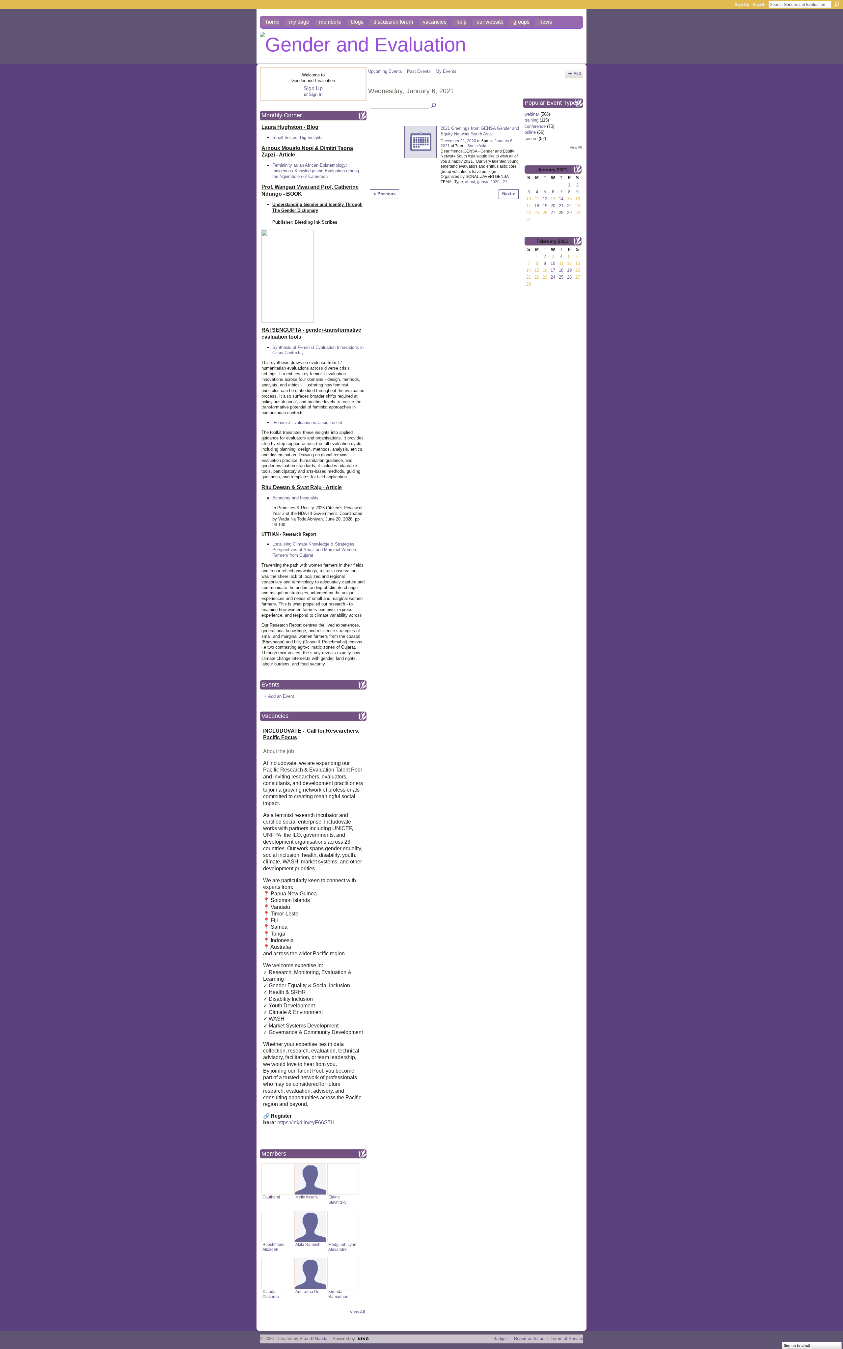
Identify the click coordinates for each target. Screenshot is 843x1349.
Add (577, 73)
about (470, 182)
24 (553, 277)
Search (836, 4)
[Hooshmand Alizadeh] (277, 1226)
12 (545, 198)
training (531, 120)
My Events (446, 71)
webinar (532, 114)
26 (569, 277)
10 (553, 263)
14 (561, 198)
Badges (500, 1338)
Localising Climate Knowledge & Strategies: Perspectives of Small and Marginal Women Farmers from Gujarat (314, 550)
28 (561, 212)
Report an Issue (529, 1338)
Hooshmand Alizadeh (273, 1247)
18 (536, 205)
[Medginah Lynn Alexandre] (343, 1226)
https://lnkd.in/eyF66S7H (306, 1122)
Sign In (759, 4)
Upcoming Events (385, 71)
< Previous (384, 193)
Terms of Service (567, 1338)
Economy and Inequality (295, 497)
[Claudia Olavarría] (277, 1273)
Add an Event (281, 696)
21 (561, 205)
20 (553, 205)
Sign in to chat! (797, 1345)
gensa (482, 182)
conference (535, 126)
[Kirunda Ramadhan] (343, 1273)
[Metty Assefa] (310, 1179)
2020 (495, 182)
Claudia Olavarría (270, 1294)
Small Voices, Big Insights (297, 137)
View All (357, 1311)
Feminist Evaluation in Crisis (301, 422)
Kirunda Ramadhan (338, 1294)
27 (553, 212)
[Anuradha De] (310, 1273)
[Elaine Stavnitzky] (343, 1179)
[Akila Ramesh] (310, 1226)
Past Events (419, 71)
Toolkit (336, 422)
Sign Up (742, 4)
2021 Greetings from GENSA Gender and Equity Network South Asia (480, 131)
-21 (504, 182)
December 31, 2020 (458, 141)
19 (545, 205)
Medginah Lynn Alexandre (342, 1247)
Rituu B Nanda (313, 1338)
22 (569, 205)
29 (569, 212)
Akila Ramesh (307, 1244)
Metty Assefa (306, 1197)
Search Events (434, 106)
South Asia (476, 146)
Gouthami (271, 1197)
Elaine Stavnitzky (337, 1199)
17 (553, 270)
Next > (508, 193)
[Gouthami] (277, 1179)
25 (561, 277)
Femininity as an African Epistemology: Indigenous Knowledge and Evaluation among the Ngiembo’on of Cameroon (315, 171)
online (530, 132)
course (531, 138)
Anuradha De (307, 1291)
